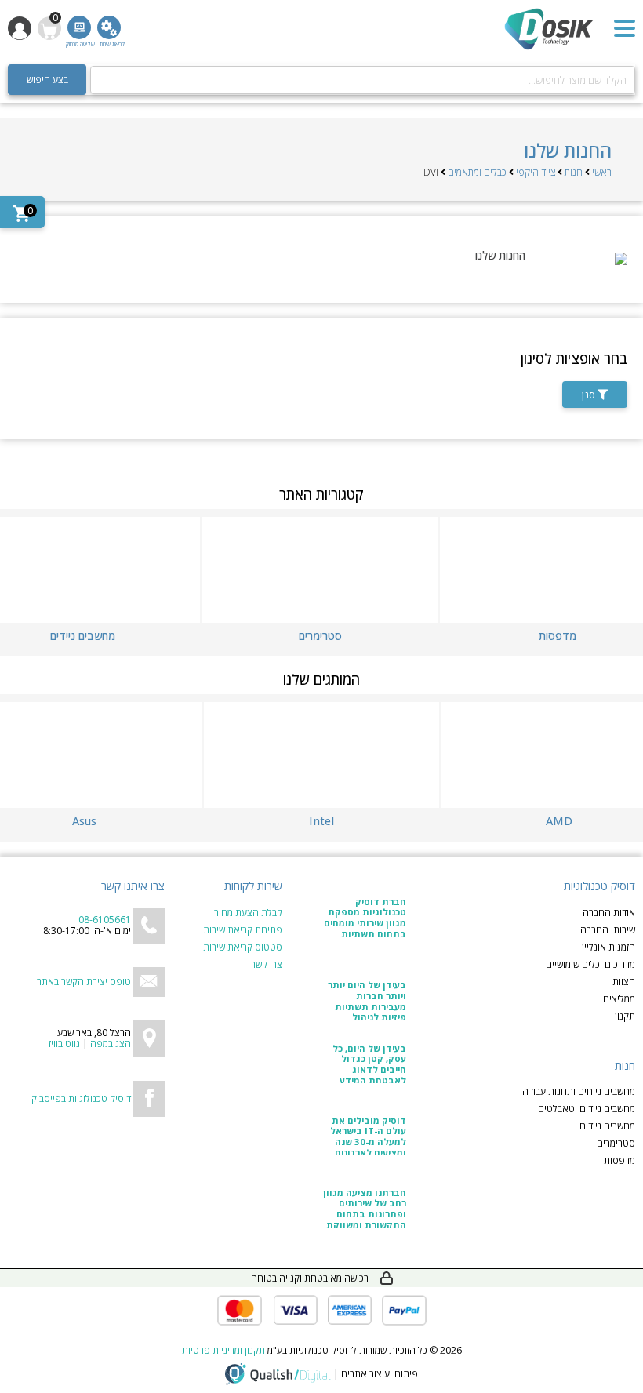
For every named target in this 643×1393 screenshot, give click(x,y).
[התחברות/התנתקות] (19, 28)
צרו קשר (266, 964)
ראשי (602, 172)
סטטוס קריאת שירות (242, 947)
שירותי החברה (607, 930)
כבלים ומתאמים (477, 172)
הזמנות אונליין (608, 947)
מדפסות (619, 1161)
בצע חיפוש (47, 79)
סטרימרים (616, 1143)
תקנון (625, 1016)
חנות (574, 172)
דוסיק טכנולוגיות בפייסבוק (81, 1098)
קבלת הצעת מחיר (248, 913)
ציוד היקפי (535, 172)
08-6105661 (104, 919)
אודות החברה (609, 913)
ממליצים (619, 999)
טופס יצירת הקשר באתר (84, 981)
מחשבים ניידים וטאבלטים (586, 1109)
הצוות (623, 982)
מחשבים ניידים (607, 1126)
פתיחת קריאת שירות (242, 930)
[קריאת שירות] (109, 27)
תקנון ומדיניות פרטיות (223, 1350)
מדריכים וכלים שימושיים (590, 964)
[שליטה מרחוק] (79, 27)
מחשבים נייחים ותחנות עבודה (578, 1092)
